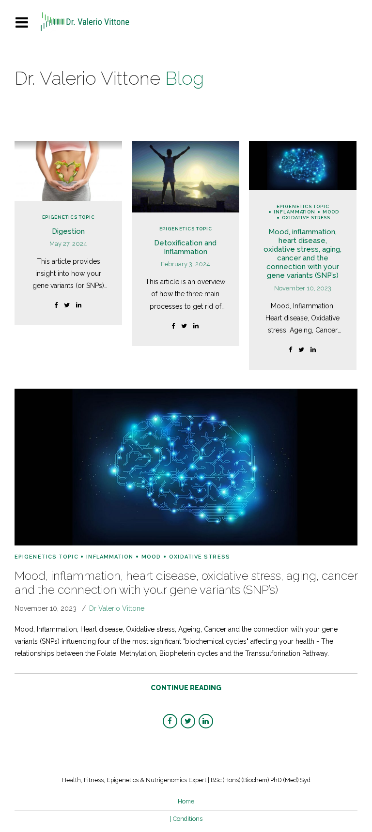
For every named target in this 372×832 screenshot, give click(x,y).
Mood (331, 211)
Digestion (68, 231)
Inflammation (294, 211)
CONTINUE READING (186, 688)
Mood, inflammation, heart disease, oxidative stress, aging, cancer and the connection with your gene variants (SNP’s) (302, 253)
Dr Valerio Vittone (116, 608)
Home (186, 801)
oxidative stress (306, 217)
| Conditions (186, 818)
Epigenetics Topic (68, 217)
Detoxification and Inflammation (185, 247)
